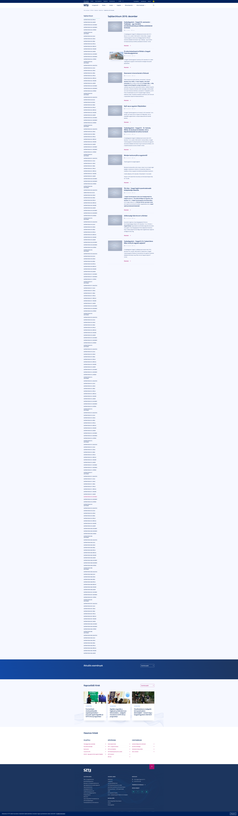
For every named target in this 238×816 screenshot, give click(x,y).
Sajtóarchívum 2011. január (90, 494)
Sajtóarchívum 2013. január (90, 430)
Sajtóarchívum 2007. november (90, 594)
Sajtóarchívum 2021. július (89, 160)
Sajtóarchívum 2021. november (90, 149)
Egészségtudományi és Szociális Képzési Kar (92, 785)
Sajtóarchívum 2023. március (90, 110)
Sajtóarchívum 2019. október (90, 215)
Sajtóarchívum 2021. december (90, 146)
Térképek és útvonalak (137, 784)
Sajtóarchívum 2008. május (89, 579)
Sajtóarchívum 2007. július (89, 606)
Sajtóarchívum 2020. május (89, 197)
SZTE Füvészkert (111, 754)
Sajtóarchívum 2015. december (90, 337)
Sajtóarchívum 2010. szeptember (88, 505)
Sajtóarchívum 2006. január (90, 653)
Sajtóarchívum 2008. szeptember (88, 568)
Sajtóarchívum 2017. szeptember (88, 282)
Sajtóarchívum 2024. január (90, 83)
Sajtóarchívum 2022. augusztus (90, 129)
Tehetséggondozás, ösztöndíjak (89, 744)
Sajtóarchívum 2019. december (90, 210)
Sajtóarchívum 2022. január (90, 144)
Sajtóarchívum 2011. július (89, 478)
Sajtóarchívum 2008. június (89, 576)
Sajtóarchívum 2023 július (89, 99)
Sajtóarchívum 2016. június (89, 322)
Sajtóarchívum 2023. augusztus (90, 97)
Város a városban (135, 751)
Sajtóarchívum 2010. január (90, 526)
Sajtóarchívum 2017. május (89, 293)
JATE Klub (109, 756)
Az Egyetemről (95, 5)
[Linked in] (133, 791)
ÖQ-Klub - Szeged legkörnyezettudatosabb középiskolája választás (137, 189)
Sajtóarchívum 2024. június (89, 70)
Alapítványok (110, 779)
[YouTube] (146, 791)
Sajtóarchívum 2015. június (89, 354)
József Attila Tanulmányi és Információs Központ (116, 787)
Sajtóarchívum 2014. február (90, 396)
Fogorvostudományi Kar (88, 787)
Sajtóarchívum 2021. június (89, 163)
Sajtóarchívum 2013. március (90, 425)
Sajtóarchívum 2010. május (89, 515)
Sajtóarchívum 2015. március (90, 361)
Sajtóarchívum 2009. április (90, 550)
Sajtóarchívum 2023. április (90, 107)
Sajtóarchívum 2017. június (89, 290)
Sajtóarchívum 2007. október (90, 597)
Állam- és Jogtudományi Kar (89, 779)
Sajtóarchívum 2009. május (89, 547)
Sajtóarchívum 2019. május (89, 229)
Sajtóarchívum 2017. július (89, 288)
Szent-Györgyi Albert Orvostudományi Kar (91, 798)
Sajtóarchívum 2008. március (90, 584)
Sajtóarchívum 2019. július (89, 224)
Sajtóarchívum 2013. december (90, 401)
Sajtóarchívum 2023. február (90, 112)
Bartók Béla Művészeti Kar (88, 781)
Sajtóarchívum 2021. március (90, 171)
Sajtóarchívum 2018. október (90, 247)
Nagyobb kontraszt (153, 1)
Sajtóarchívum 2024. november (90, 56)
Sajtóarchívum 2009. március (90, 552)
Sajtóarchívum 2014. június (89, 386)
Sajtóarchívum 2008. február (90, 587)
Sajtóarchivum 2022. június (89, 131)
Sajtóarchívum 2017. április (90, 295)
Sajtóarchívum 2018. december (90, 242)
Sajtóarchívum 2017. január (90, 303)
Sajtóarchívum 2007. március (90, 616)
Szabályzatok (110, 781)
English (149, 1)
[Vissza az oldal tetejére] (151, 766)
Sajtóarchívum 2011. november (90, 467)
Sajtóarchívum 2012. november (90, 435)
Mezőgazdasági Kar (87, 794)
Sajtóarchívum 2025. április (90, 43)
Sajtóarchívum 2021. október (90, 152)
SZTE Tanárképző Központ (88, 800)
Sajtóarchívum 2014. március (90, 393)
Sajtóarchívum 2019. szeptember (88, 219)
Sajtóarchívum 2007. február (90, 618)
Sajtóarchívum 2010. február (90, 523)
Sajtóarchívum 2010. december (109, 10)
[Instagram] (142, 791)
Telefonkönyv (136, 1)
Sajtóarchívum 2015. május (89, 356)
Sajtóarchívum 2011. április (90, 486)
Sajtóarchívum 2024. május (89, 73)
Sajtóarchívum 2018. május (89, 261)
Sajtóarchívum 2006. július (89, 637)
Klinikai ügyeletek (111, 804)
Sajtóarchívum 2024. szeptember (88, 62)
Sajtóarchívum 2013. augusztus (90, 412)
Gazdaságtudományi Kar (88, 789)
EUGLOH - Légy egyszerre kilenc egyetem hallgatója (93, 754)
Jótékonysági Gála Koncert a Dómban (135, 216)
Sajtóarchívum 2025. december (90, 24)
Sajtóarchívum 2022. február (90, 141)
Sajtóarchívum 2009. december (90, 528)
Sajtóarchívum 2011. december (90, 464)
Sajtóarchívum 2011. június (89, 481)
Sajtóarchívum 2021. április (90, 168)
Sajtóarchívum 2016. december (90, 305)
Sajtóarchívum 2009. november (90, 531)
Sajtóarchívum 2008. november (90, 562)
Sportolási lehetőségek (136, 746)
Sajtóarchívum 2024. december (90, 54)
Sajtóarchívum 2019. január (90, 239)
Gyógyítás (119, 5)
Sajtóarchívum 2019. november (90, 213)
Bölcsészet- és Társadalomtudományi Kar (91, 783)
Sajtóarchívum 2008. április (90, 582)
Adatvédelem (143, 1)
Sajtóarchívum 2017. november (90, 276)
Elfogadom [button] (233, 813)
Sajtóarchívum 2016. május (89, 325)
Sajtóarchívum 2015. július (89, 351)
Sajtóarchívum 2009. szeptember (88, 537)
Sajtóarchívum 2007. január (90, 621)
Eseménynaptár (145, 665)
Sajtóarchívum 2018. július (89, 256)
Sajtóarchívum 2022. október (90, 122)
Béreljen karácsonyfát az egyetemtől (135, 155)
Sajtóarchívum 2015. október (90, 342)
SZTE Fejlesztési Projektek (112, 792)
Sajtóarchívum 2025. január (90, 51)
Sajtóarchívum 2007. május (89, 611)
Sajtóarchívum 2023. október (90, 90)
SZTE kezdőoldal (86, 1)
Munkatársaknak (112, 1)
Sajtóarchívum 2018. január (90, 271)
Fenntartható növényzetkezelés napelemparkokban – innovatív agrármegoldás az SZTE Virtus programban (94, 713)
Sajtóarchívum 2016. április (90, 327)
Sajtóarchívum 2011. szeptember (88, 473)
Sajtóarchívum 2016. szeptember (88, 314)
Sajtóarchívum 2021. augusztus (90, 158)
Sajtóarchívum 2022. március (90, 139)
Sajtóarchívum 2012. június (89, 449)
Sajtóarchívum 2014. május (89, 388)
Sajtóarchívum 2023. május (89, 104)
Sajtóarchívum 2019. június (89, 227)
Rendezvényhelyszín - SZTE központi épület (116, 789)
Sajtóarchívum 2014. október (90, 374)
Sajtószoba (96, 10)
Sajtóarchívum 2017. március (90, 298)
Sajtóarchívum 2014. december (90, 369)
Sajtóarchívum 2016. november (90, 308)
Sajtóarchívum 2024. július (89, 68)
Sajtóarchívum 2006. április (90, 645)
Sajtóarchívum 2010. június (89, 513)
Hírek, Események (140, 5)
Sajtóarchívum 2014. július (89, 383)
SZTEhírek (91, 10)
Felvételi (92, 1)
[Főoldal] (86, 5)
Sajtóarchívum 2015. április (90, 359)
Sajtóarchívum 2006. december (90, 624)
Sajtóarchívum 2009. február (90, 555)
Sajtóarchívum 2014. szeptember (88, 378)
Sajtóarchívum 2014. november (90, 372)
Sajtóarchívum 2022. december (90, 117)
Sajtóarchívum (101, 10)
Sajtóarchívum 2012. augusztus (90, 444)
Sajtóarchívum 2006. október (90, 629)
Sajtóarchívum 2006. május (89, 643)
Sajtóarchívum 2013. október (90, 406)
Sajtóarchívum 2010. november (90, 499)
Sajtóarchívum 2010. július (89, 510)
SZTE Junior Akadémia (112, 749)
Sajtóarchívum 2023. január (90, 115)
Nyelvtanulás (86, 749)
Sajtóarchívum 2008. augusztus (90, 571)
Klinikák (109, 803)
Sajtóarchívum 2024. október (90, 59)
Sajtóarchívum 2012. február (90, 459)
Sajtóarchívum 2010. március (90, 520)
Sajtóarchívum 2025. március (90, 46)
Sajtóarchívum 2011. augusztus (90, 476)
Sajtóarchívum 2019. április (90, 232)
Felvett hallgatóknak (98, 1)
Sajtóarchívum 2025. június (89, 38)
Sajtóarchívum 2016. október (90, 311)
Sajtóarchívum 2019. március (90, 234)
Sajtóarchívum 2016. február (90, 332)
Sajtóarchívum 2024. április (90, 75)
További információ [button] (60, 813)
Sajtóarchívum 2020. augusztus (90, 190)
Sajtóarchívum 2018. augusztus (90, 253)
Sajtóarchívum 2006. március (90, 648)
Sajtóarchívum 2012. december (90, 433)
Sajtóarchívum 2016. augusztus (90, 317)
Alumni (120, 1)
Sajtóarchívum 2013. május (89, 420)
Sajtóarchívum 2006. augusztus (90, 635)
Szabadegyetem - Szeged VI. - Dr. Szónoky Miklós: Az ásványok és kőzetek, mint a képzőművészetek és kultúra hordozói (137, 130)
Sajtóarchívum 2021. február (90, 173)
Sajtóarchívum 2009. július (89, 542)
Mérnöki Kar (86, 796)
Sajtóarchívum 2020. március (90, 202)
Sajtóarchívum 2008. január (90, 589)
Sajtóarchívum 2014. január (90, 398)
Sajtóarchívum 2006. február (90, 650)
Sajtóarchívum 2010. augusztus (90, 508)
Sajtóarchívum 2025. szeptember (88, 33)
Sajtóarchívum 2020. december (90, 178)
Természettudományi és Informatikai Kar (91, 802)
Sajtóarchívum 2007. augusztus (90, 603)
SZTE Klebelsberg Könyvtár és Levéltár (115, 751)
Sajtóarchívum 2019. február (90, 237)
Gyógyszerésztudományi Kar (89, 791)
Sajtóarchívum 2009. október (90, 533)
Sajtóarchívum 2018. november (90, 244)
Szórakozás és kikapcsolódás (137, 749)
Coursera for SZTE (87, 751)
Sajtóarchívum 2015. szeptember (88, 346)
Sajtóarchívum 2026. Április (90, 19)
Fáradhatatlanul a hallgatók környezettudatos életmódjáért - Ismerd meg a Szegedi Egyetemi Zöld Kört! (143, 712)
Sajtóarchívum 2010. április (90, 518)
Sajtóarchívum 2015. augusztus (90, 349)
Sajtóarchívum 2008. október (90, 565)
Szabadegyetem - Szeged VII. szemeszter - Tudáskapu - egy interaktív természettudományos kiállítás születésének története (138, 25)
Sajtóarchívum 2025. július (89, 36)
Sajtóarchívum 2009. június (89, 545)
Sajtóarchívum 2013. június (89, 417)
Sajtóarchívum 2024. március (90, 78)
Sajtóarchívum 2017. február (90, 300)
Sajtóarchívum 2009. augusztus (90, 540)
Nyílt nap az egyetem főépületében (135, 106)
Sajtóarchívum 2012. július (89, 447)
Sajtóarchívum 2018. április (90, 263)
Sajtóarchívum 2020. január (90, 208)
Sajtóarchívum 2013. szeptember (88, 409)
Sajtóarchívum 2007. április (90, 613)
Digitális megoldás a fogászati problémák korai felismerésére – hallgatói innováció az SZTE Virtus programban (118, 713)
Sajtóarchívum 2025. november (90, 27)
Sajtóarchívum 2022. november (90, 120)
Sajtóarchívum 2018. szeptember (88, 250)
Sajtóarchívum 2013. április (90, 422)
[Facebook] (137, 791)
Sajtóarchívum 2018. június (89, 258)
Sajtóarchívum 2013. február (90, 428)
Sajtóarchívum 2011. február (90, 491)
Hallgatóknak (105, 1)
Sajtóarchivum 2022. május (89, 134)
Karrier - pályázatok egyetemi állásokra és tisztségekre (118, 794)
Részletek (126, 45)
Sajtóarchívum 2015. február (90, 364)
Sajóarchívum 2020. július (89, 192)
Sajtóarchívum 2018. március (90, 266)
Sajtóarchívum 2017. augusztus (90, 285)
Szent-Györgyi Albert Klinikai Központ (114, 801)
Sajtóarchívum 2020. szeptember (88, 187)
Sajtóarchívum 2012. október (90, 438)
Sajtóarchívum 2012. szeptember (88, 441)
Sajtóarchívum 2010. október (90, 501)
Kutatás (111, 5)
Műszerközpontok (129, 5)
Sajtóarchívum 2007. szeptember (88, 600)
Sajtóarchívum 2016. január (90, 335)
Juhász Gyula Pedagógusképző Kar (90, 792)
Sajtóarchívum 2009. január (90, 557)
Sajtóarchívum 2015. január (90, 367)
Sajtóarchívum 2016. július (89, 319)
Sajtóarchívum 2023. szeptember (88, 94)
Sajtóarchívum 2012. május (89, 452)
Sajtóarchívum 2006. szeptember (88, 632)
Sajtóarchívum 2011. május (89, 484)
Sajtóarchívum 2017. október (90, 279)
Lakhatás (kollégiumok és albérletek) (139, 744)
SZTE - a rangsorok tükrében (113, 746)
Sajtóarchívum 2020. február (90, 205)
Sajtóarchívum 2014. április (90, 391)
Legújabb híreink (89, 706)
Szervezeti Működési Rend (112, 783)
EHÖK (109, 791)
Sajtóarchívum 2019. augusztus (90, 221)
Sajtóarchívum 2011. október (90, 470)
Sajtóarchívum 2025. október (90, 29)
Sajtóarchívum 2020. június (89, 195)
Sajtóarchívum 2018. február (90, 269)
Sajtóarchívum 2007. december (90, 592)
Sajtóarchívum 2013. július (89, 415)
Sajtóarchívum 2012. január (90, 462)
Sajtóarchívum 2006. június (89, 640)
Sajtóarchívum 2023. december (90, 85)
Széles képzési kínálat (112, 744)
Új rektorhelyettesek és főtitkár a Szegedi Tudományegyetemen (137, 52)
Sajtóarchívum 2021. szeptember (88, 155)
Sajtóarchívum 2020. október (90, 183)
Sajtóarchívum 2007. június (89, 608)
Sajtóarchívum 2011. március (90, 489)
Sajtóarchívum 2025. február (90, 49)
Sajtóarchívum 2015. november (90, 340)
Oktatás (103, 5)
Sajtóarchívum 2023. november (90, 88)
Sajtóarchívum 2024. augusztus (90, 65)
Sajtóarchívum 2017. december (90, 274)
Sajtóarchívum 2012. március (90, 457)
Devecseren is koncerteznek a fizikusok (136, 73)
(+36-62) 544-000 (137, 781)
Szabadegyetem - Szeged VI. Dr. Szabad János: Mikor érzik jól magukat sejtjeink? (138, 242)
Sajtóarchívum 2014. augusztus (90, 381)
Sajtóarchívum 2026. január (90, 22)
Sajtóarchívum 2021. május (89, 166)
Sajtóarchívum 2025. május (89, 41)
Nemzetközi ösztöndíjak (88, 746)
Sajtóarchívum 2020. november (90, 181)
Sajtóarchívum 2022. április (90, 136)
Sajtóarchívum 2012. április (90, 454)
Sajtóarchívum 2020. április (90, 200)
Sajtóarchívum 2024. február (90, 80)
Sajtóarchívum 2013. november (90, 403)
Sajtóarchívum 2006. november (90, 626)
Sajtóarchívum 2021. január (90, 176)
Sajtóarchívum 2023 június (89, 102)
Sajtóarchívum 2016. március (90, 330)
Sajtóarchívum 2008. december (90, 560)
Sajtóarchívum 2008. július (89, 574)
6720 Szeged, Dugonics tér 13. (139, 779)
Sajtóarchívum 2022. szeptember (88, 126)
